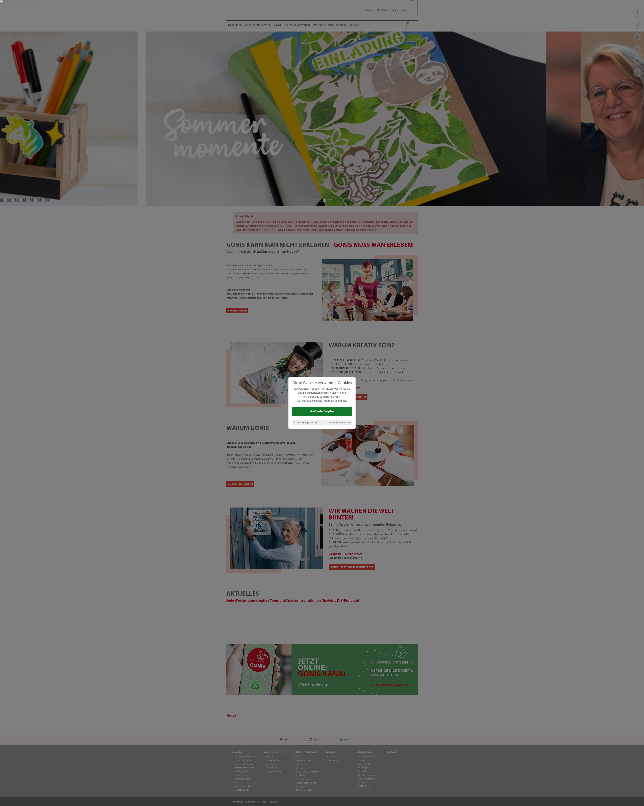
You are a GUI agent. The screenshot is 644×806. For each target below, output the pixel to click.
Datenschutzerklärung (340, 422)
